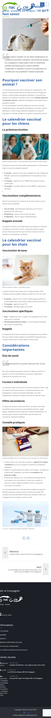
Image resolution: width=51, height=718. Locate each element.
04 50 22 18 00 (7, 615)
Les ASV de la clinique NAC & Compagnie (21, 672)
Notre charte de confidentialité (25, 715)
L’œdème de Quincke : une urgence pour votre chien (27, 665)
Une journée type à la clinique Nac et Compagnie (26, 678)
